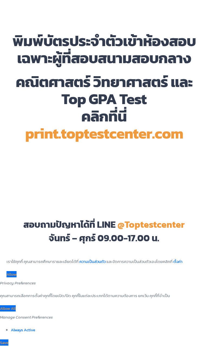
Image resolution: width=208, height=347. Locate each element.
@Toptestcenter (151, 224)
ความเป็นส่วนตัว (92, 261)
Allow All (8, 308)
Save (4, 342)
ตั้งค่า (178, 261)
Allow (11, 274)
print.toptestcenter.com (104, 133)
